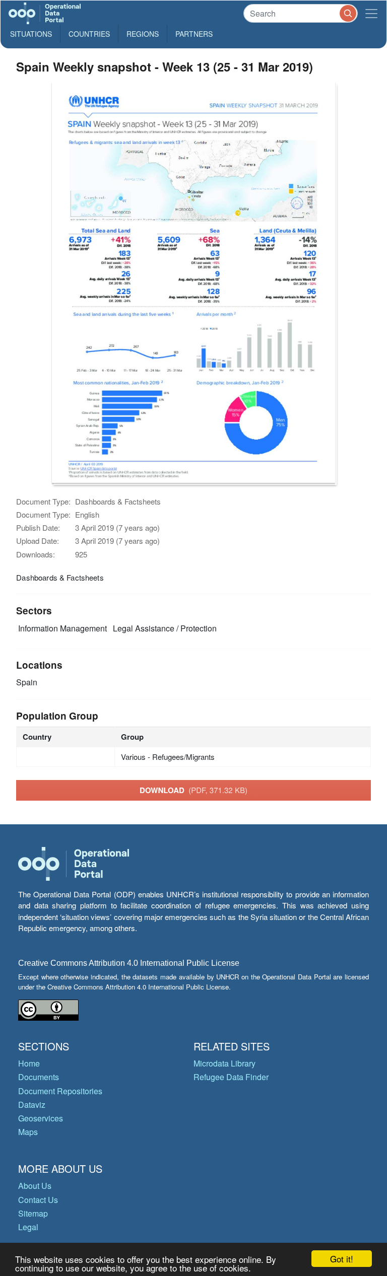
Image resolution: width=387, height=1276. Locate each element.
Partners (194, 34)
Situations (31, 34)
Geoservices (40, 1118)
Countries (89, 34)
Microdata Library (224, 1063)
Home (29, 1063)
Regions (142, 34)
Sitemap (33, 1213)
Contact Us (38, 1200)
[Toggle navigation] (371, 13)
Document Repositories (60, 1091)
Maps (28, 1132)
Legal (28, 1227)
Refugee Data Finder (231, 1077)
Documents (38, 1077)
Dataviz (31, 1104)
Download (193, 790)
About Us (34, 1185)
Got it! (341, 1258)
